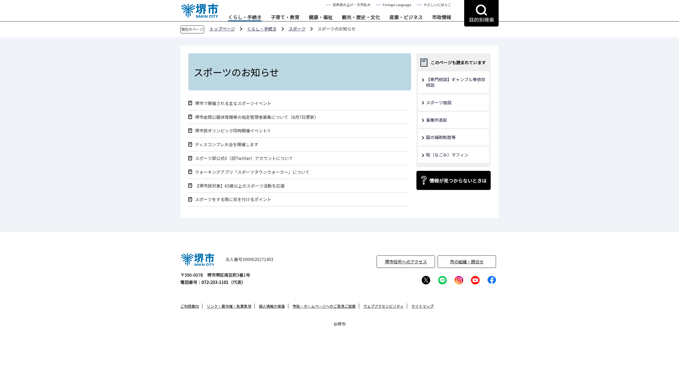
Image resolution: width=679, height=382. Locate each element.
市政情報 (441, 17)
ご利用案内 (189, 306)
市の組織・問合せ (467, 261)
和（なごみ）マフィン (447, 154)
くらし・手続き (245, 17)
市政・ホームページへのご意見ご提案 (324, 306)
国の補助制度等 (441, 137)
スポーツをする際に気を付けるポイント (233, 199)
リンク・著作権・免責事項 (229, 306)
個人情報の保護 (272, 306)
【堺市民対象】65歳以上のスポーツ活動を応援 (240, 186)
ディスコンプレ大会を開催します (226, 144)
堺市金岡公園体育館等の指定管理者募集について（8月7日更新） (257, 117)
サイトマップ (422, 306)
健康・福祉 (321, 17)
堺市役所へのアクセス (406, 261)
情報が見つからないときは (458, 180)
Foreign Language (397, 4)
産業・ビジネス (406, 17)
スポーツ (297, 28)
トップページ (222, 28)
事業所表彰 (436, 120)
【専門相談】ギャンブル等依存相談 (455, 82)
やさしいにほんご (437, 4)
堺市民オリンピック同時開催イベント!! (232, 130)
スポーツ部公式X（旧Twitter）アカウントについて (244, 158)
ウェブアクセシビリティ (383, 306)
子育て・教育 (285, 17)
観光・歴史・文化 (361, 17)
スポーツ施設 (438, 102)
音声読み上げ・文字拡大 (352, 4)
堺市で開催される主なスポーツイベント (233, 103)
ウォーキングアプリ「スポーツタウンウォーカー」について (252, 172)
